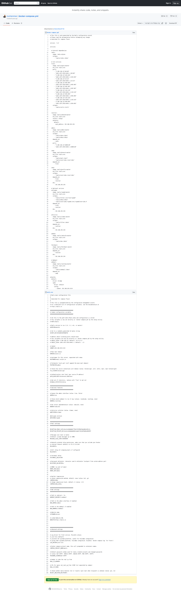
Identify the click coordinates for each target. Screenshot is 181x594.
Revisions (18, 23)
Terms (65, 589)
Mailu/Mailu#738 (59, 29)
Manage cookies (106, 589)
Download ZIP (173, 23)
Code (7, 23)
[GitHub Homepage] (50, 589)
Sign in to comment (105, 579)
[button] (162, 23)
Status (81, 589)
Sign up (176, 3)
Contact (99, 589)
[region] (90, 162)
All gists (43, 3)
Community (88, 589)
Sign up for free (52, 579)
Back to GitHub (52, 3)
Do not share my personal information (122, 589)
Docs (93, 589)
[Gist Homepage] (7, 3)
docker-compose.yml (28, 16)
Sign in (168, 3)
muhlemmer (12, 16)
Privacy (70, 589)
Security (76, 589)
